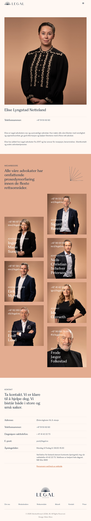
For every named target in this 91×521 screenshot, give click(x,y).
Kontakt (71, 504)
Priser (84, 504)
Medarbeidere (23, 504)
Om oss (7, 504)
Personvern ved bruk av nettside (49, 466)
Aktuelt (57, 504)
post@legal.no (42, 441)
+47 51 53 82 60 (43, 120)
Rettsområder (41, 504)
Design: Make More (45, 517)
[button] (83, 3)
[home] (14, 3)
